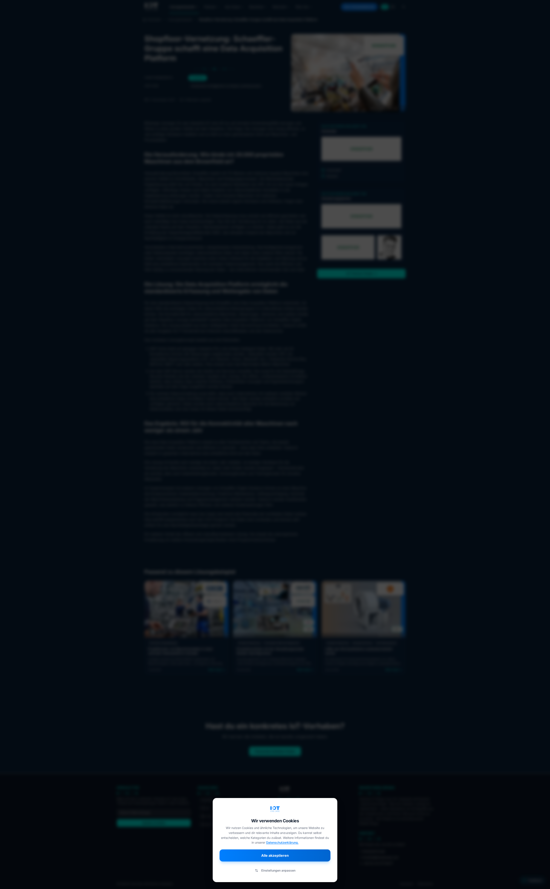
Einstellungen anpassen (278, 870)
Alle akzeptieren (275, 855)
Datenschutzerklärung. (282, 842)
